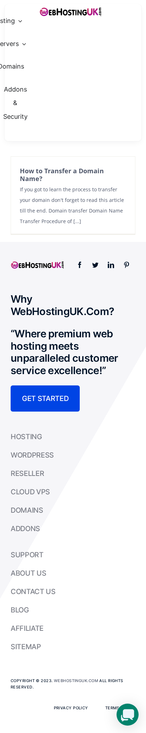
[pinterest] (126, 265)
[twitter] (95, 265)
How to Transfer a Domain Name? (62, 175)
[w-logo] (70, 9)
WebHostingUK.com (76, 680)
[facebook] (80, 265)
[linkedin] (111, 265)
